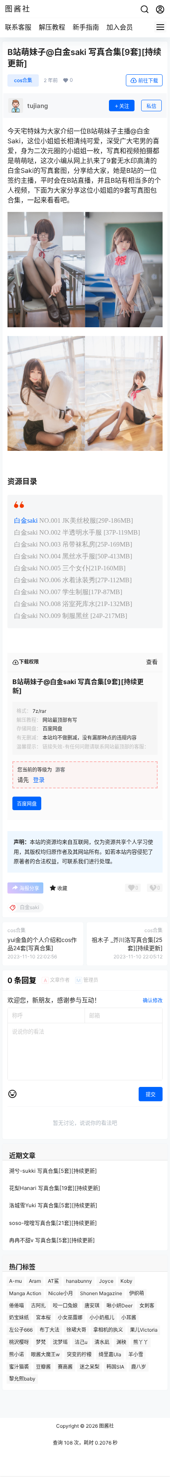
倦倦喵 (16, 1305)
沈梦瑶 (60, 1342)
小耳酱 (128, 1317)
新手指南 (86, 27)
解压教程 (52, 27)
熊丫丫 (140, 1342)
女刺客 (146, 1305)
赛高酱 (65, 1366)
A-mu (15, 1281)
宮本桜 (43, 1317)
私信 (151, 106)
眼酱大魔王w (45, 1354)
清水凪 (101, 1342)
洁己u (81, 1342)
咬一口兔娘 (65, 1305)
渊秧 (121, 1342)
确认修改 (153, 1000)
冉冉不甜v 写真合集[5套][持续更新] (52, 1239)
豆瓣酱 (43, 1366)
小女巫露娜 (70, 1317)
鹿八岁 (138, 1366)
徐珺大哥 (76, 1330)
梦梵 (41, 1342)
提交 (151, 1094)
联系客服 (18, 27)
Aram (35, 1281)
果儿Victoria (144, 1330)
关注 (124, 106)
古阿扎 (38, 1305)
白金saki (26, 520)
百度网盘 (27, 804)
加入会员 (119, 27)
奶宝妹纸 (19, 1317)
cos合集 (23, 80)
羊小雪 (135, 1354)
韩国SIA (115, 1366)
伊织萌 (136, 1293)
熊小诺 (16, 1354)
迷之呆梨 (89, 1366)
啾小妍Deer (119, 1305)
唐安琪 (92, 1305)
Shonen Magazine (101, 1293)
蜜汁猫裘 (19, 1366)
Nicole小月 (60, 1293)
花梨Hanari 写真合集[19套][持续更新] (54, 1188)
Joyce (106, 1281)
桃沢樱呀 (19, 1342)
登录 (39, 779)
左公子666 (21, 1330)
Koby (126, 1281)
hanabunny (79, 1281)
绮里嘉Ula (110, 1354)
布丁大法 (49, 1330)
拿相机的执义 (108, 1330)
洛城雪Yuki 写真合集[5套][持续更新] (53, 1205)
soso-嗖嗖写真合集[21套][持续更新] (53, 1222)
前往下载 (148, 81)
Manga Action (25, 1293)
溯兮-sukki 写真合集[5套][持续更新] (53, 1170)
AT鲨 (53, 1281)
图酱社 (106, 1426)
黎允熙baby (22, 1379)
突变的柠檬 (79, 1354)
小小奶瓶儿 (102, 1317)
